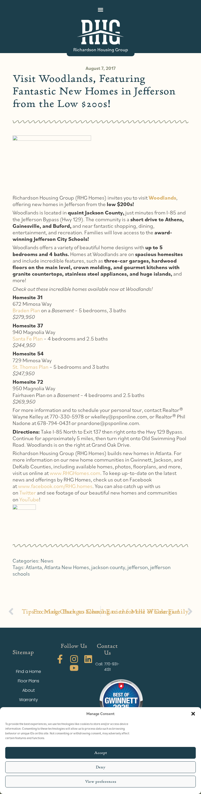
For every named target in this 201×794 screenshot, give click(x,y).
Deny (100, 767)
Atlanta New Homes (66, 567)
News (47, 560)
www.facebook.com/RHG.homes (55, 486)
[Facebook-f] (59, 659)
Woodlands (162, 197)
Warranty (28, 700)
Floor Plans (28, 681)
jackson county (108, 567)
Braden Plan (26, 310)
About (28, 690)
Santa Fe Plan (28, 338)
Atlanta (34, 567)
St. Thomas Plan (30, 366)
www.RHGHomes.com (75, 473)
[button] (193, 713)
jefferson (137, 567)
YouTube (29, 499)
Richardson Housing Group (100, 49)
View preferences (100, 781)
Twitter (27, 492)
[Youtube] (74, 667)
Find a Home (28, 671)
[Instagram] (74, 659)
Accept (100, 752)
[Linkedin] (88, 659)
